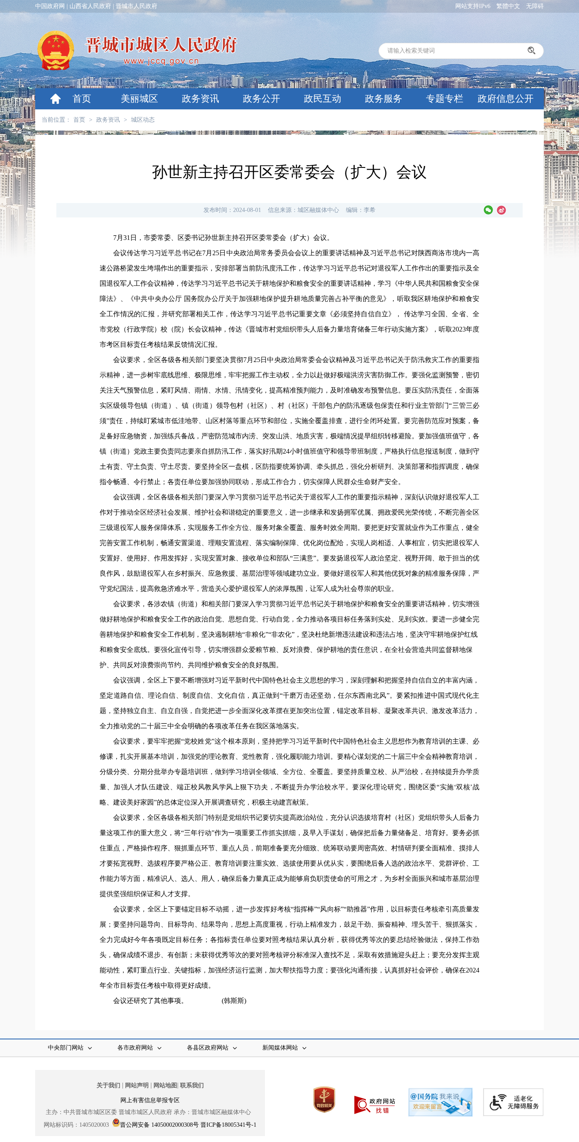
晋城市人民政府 (136, 6)
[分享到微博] (501, 210)
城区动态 (143, 120)
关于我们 (108, 1085)
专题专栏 (444, 98)
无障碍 (535, 6)
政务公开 (261, 98)
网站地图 (165, 1085)
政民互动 (322, 98)
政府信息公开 (506, 98)
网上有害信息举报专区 (150, 1100)
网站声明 (137, 1085)
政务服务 (383, 98)
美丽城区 (139, 98)
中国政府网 (50, 6)
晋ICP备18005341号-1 (228, 1125)
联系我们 (192, 1085)
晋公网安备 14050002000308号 (159, 1125)
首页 (81, 98)
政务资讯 (200, 98)
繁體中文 (508, 6)
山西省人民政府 (90, 6)
